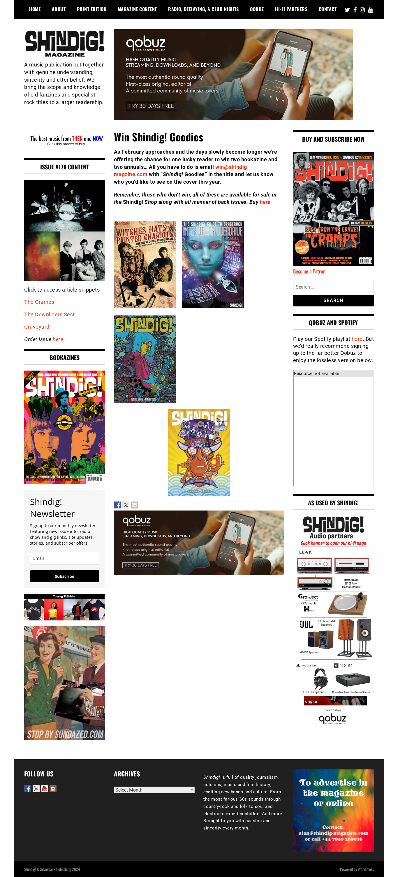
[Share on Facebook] (117, 504)
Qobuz (257, 9)
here (265, 202)
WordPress (366, 869)
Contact (328, 9)
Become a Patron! (310, 271)
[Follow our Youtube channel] (44, 788)
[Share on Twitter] (125, 504)
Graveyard (37, 327)
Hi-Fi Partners (291, 9)
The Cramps (39, 302)
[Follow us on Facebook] (27, 788)
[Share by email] (134, 504)
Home (34, 9)
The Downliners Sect (49, 314)
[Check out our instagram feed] (53, 788)
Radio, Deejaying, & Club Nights (203, 9)
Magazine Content (137, 9)
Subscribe (64, 576)
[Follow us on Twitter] (36, 788)
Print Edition (92, 9)
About (59, 9)
